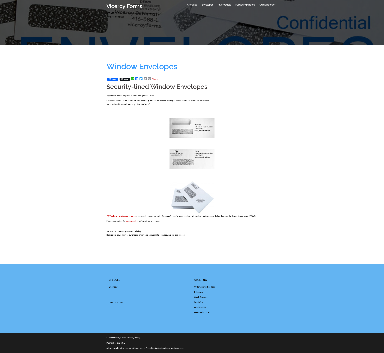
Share (155, 79)
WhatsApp (198, 302)
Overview (113, 286)
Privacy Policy (134, 337)
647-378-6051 (200, 307)
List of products (116, 302)
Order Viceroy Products (205, 286)
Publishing (198, 292)
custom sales (132, 221)
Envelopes (207, 4)
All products (224, 4)
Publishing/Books (245, 4)
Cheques (192, 4)
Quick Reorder (267, 4)
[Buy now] (192, 197)
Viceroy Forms (124, 6)
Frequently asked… (203, 312)
